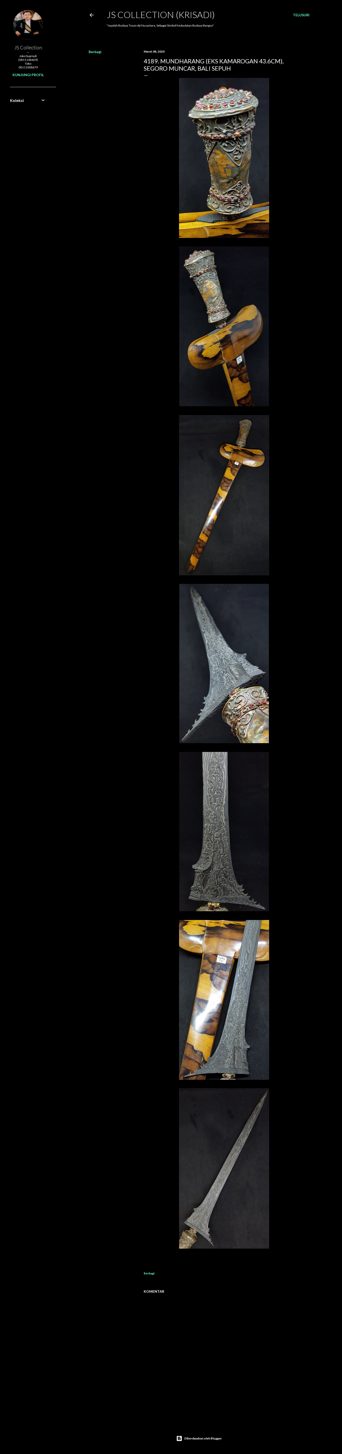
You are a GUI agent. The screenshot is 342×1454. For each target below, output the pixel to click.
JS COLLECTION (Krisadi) (161, 14)
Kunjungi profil (28, 75)
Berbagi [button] (95, 52)
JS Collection (28, 47)
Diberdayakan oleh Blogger (203, 1438)
